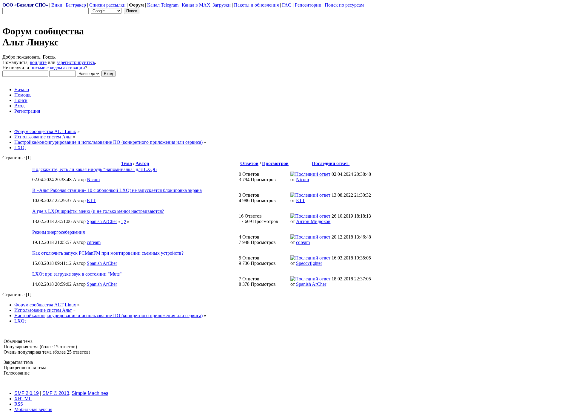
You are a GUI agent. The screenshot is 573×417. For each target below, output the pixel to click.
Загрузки (221, 4)
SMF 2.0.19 (26, 393)
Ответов (249, 163)
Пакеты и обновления (256, 4)
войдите (38, 62)
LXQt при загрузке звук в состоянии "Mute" (77, 274)
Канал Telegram (163, 4)
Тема (126, 163)
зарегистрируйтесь (76, 62)
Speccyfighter (309, 263)
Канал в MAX (197, 4)
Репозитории (308, 4)
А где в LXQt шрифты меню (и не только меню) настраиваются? (98, 211)
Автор (142, 163)
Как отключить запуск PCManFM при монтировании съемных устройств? (108, 253)
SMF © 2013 (55, 393)
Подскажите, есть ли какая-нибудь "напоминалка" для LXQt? (94, 169)
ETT (91, 200)
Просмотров (275, 163)
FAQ (287, 4)
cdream (94, 242)
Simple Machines (90, 393)
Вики (56, 4)
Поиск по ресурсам (344, 4)
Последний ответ (330, 163)
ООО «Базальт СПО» (25, 4)
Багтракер (76, 4)
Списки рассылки (107, 4)
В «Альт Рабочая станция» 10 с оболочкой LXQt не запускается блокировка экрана (117, 190)
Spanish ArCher (102, 221)
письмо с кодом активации (57, 67)
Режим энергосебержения (58, 232)
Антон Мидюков (313, 221)
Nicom (93, 179)
